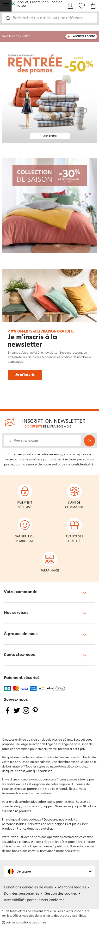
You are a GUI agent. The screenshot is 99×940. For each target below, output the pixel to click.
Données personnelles (21, 894)
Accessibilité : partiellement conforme (34, 900)
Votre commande (20, 592)
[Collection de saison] (49, 205)
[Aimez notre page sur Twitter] (17, 713)
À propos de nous (20, 634)
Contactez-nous (19, 655)
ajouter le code (84, 36)
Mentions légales (72, 887)
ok (89, 440)
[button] (49, 871)
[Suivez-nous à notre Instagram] (26, 713)
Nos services (16, 613)
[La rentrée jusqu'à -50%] (49, 95)
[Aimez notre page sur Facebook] (8, 713)
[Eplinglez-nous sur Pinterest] (35, 713)
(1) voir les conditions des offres (24, 922)
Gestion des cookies (60, 894)
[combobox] (49, 18)
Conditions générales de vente (28, 887)
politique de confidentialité (72, 464)
